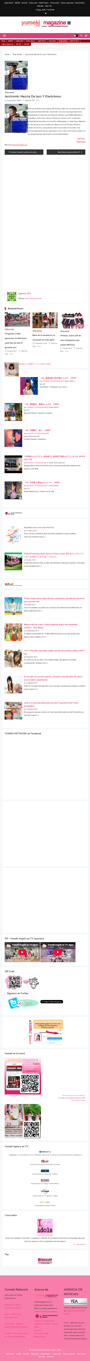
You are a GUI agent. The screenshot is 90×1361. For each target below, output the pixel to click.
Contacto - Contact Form (44, 1321)
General (24, 3)
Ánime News (80, 3)
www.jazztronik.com (19, 145)
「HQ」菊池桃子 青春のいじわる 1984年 (41, 404)
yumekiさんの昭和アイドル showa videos (35, 364)
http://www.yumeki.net (33, 298)
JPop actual (54, 3)
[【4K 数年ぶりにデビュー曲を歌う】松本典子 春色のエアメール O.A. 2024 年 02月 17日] (13, 464)
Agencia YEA (29, 100)
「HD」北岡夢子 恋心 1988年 (37, 430)
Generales (52, 41)
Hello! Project (44, 3)
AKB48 (17, 3)
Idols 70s (48, 6)
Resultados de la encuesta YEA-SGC (39, 528)
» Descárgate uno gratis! (78, 1100)
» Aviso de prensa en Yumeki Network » (73, 1095)
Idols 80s (40, 6)
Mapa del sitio (39, 1337)
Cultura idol (33, 3)
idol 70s (18, 44)
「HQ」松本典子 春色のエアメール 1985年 (42, 482)
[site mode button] (76, 35)
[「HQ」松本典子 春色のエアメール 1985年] (13, 490)
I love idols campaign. (45, 1235)
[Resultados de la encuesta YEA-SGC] (13, 535)
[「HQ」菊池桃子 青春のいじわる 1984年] (13, 412)
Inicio (3, 41)
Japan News (8, 3)
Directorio (38, 1330)
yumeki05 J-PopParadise (51, 381)
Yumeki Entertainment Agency (45, 1311)
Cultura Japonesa (67, 3)
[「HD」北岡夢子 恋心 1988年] (13, 438)
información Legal (41, 1333)
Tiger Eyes (81, 138)
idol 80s (27, 44)
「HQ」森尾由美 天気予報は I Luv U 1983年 (58, 378)
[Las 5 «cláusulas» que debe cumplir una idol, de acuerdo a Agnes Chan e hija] (13, 658)
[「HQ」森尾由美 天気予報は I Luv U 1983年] (29, 386)
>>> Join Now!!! (79, 1244)
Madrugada (81, 142)
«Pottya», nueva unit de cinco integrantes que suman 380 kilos (70, 340)
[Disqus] (45, 187)
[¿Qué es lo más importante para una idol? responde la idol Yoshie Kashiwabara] (13, 710)
